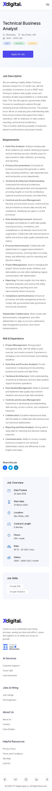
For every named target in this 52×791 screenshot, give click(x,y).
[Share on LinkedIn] (16, 467)
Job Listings (8, 695)
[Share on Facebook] (5, 467)
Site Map (7, 758)
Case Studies (9, 729)
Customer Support (11, 665)
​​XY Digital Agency (20, 786)
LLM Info (6, 763)
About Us (7, 719)
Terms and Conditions (13, 753)
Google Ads (15, 586)
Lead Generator (10, 675)
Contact (6, 724)
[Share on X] (10, 467)
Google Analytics (17, 591)
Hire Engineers (9, 700)
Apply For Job (18, 54)
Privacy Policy (9, 749)
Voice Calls (8, 670)
